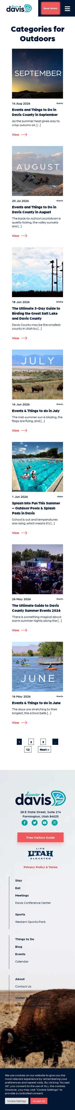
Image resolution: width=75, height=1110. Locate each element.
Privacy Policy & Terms (41, 867)
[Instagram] (54, 822)
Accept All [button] (39, 1100)
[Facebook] (24, 822)
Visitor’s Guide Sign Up (32, 997)
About (20, 979)
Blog (18, 946)
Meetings (22, 895)
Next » (44, 749)
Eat (17, 888)
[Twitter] (34, 822)
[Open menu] (67, 8)
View (15, 134)
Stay (18, 880)
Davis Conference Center (33, 902)
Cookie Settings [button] (16, 1100)
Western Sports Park (30, 921)
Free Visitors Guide (40, 837)
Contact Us (23, 986)
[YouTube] (44, 822)
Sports (20, 914)
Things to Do (24, 939)
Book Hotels (50, 8)
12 (28, 749)
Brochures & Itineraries (32, 1005)
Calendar (22, 961)
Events (20, 954)
